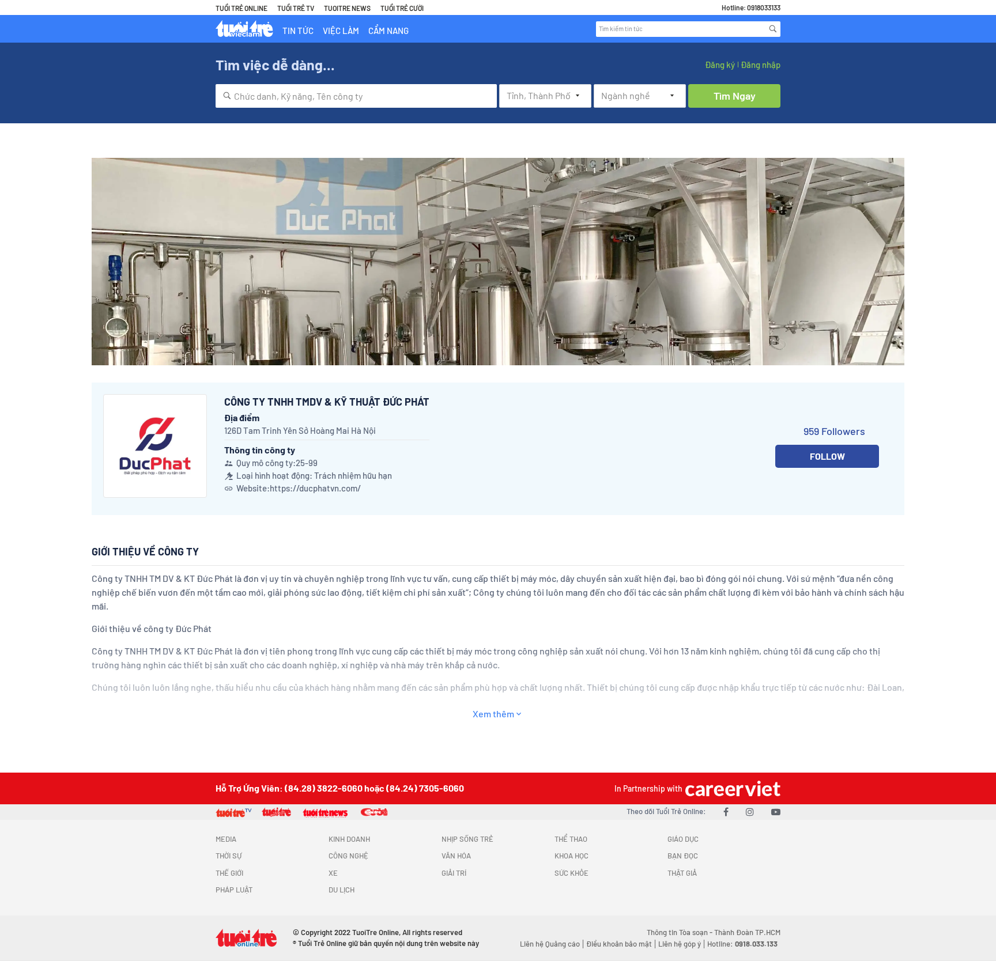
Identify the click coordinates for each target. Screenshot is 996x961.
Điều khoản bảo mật (619, 943)
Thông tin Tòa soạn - (680, 932)
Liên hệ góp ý (679, 943)
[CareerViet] (731, 788)
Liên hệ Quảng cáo (550, 943)
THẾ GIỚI (229, 872)
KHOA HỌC (571, 855)
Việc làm (341, 30)
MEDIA (226, 838)
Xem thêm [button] (493, 713)
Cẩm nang (388, 30)
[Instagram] (750, 811)
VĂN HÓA (456, 855)
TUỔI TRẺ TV (295, 8)
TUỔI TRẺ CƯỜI (402, 8)
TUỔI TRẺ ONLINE (241, 8)
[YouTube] (775, 811)
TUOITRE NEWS (347, 8)
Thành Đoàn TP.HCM (747, 932)
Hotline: (742, 943)
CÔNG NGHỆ (348, 855)
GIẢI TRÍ (454, 872)
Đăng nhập (760, 64)
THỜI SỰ (229, 855)
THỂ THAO (570, 838)
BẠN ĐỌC (682, 855)
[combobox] (356, 96)
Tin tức (298, 30)
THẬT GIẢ (682, 872)
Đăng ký (720, 64)
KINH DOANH (349, 838)
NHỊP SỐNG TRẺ (467, 838)
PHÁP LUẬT (234, 889)
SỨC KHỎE (571, 872)
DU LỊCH (341, 889)
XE (333, 872)
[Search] (773, 29)
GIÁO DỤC (683, 838)
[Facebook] (726, 811)
